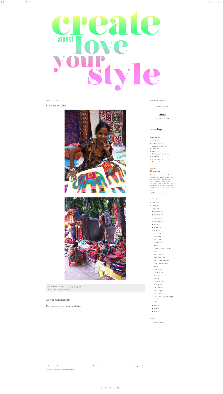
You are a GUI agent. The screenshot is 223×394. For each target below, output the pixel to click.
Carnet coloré (156, 143)
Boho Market (158, 269)
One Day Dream (158, 322)
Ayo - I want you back (161, 263)
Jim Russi (157, 275)
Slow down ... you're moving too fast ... (164, 297)
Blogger (119, 388)
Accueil (95, 366)
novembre (157, 215)
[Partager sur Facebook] (77, 286)
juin (155, 230)
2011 (154, 209)
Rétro (155, 301)
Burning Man (158, 284)
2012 (154, 206)
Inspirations (66, 289)
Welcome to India (159, 257)
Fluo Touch (157, 239)
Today (156, 245)
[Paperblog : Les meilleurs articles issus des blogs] (156, 131)
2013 (154, 202)
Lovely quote (156, 159)
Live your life (158, 242)
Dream (154, 151)
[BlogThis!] (72, 286)
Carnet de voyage (57, 289)
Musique (155, 162)
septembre (157, 221)
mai (155, 305)
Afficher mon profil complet (158, 193)
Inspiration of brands (158, 154)
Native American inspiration (162, 248)
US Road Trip (158, 287)
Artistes (154, 141)
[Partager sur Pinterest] (80, 286)
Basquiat (156, 278)
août (155, 224)
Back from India (159, 254)
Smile (156, 266)
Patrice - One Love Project (162, 260)
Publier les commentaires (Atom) (65, 369)
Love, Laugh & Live (160, 290)
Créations (155, 149)
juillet (156, 227)
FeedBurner (166, 118)
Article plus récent (52, 366)
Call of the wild (159, 272)
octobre (156, 218)
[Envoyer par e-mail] (70, 286)
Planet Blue (157, 236)
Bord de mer (158, 294)
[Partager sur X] (75, 286)
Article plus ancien (138, 366)
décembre (157, 211)
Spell (155, 251)
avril (155, 308)
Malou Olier (157, 171)
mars (156, 312)
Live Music (157, 233)
